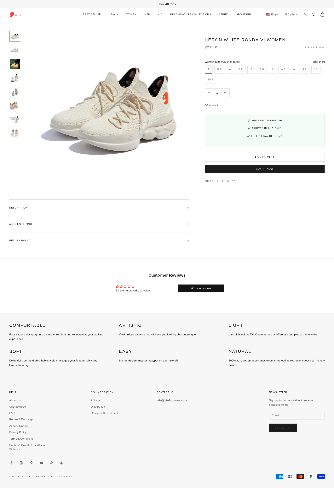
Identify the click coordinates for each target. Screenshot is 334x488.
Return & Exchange (21, 419)
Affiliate (95, 400)
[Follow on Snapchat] (61, 463)
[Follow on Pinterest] (31, 463)
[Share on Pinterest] (228, 181)
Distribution (98, 406)
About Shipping (18, 425)
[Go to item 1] (14, 36)
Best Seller (92, 14)
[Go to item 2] (14, 50)
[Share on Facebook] (217, 181)
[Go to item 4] (14, 77)
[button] (282, 14)
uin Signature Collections (190, 14)
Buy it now (265, 168)
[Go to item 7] (14, 119)
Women (131, 14)
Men (147, 14)
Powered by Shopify (58, 476)
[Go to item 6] (14, 105)
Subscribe (283, 427)
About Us (15, 400)
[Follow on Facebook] (11, 463)
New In (113, 14)
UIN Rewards (17, 406)
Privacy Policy (17, 432)
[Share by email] (233, 181)
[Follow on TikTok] (51, 463)
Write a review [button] (201, 288)
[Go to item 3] (14, 63)
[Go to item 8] (14, 133)
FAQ (12, 413)
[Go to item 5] (14, 91)
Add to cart (264, 157)
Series (224, 14)
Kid (160, 14)
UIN (207, 33)
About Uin (243, 14)
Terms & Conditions (21, 438)
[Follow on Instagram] (21, 463)
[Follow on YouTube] (41, 463)
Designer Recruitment (104, 413)
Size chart (319, 61)
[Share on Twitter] (222, 181)
